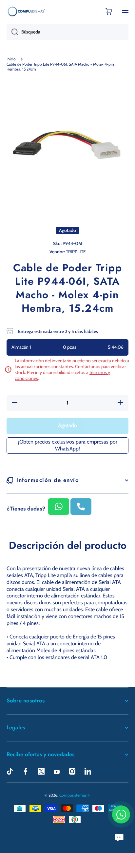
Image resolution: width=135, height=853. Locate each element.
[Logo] (26, 11)
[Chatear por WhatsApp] (121, 814)
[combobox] (67, 32)
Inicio (11, 58)
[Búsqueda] (12, 32)
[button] (109, 11)
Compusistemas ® (74, 795)
